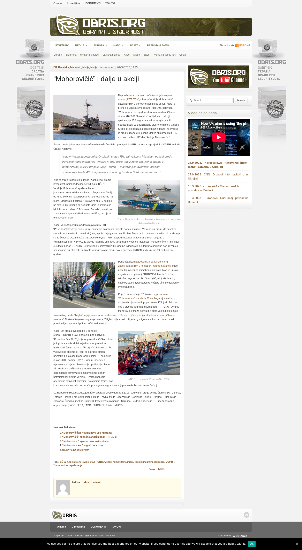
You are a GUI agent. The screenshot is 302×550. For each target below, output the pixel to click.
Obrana (58, 54)
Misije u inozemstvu (101, 67)
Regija (78, 46)
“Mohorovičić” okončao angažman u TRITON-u (89, 437)
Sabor (147, 54)
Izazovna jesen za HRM (75, 449)
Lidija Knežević (91, 482)
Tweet (161, 468)
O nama (57, 3)
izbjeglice (159, 462)
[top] (246, 515)
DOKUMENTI (92, 3)
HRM (109, 462)
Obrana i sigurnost (113, 32)
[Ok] (297, 544)
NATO (115, 46)
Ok (252, 543)
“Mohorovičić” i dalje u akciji (96, 79)
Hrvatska (63, 67)
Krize (127, 54)
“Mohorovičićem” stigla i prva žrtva (83, 445)
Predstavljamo (158, 45)
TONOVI (110, 3)
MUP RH (170, 462)
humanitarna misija (123, 462)
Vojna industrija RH (165, 54)
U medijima (74, 3)
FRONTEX (99, 462)
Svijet (132, 46)
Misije (136, 54)
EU (55, 67)
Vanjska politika (111, 54)
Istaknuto (62, 45)
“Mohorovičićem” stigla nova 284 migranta (87, 432)
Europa (97, 46)
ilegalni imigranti (144, 462)
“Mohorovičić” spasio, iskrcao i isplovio (85, 441)
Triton (56, 465)
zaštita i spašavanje (71, 465)
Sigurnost (71, 54)
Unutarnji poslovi (89, 54)
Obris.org (114, 24)
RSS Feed (244, 45)
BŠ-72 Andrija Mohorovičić (74, 462)
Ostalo (183, 54)
